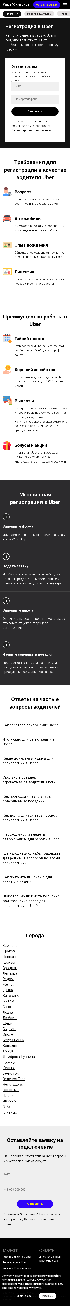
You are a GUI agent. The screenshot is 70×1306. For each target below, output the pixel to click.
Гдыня (8, 990)
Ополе (8, 1034)
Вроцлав (10, 968)
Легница (10, 973)
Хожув (8, 1051)
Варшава (10, 945)
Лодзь (8, 1012)
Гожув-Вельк (13, 1040)
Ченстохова (13, 1084)
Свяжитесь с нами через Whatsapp (50, 1258)
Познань (10, 957)
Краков (9, 951)
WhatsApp (19, 539)
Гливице (10, 1112)
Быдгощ (9, 1029)
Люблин (10, 1018)
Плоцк (8, 1095)
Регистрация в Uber (14, 1262)
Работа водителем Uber (17, 1256)
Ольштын (11, 1090)
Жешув (8, 984)
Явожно (9, 1101)
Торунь (9, 1062)
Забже (8, 1107)
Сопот (8, 1007)
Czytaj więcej (24, 1296)
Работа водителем (39, 13)
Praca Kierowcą (16, 4)
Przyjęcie (47, 1296)
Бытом (8, 1001)
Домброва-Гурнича (19, 1057)
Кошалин (10, 1045)
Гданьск (9, 962)
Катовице (11, 995)
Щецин (9, 1023)
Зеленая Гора (14, 1079)
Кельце (9, 1068)
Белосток (11, 1073)
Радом (8, 979)
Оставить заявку (46, 4)
